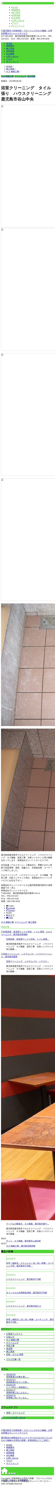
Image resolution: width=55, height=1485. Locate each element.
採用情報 (16, 15)
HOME (15, 7)
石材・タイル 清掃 (14, 1354)
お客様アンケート (14, 1334)
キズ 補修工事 (7, 922)
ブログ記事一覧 (13, 1359)
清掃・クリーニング (15, 1413)
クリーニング (21, 922)
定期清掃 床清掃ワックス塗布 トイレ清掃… (27, 939)
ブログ (15, 23)
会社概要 (16, 18)
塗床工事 (10, 1346)
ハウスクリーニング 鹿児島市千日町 (23, 1279)
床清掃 (9, 1349)
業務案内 (16, 10)
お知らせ (10, 1337)
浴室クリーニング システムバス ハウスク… (27, 961)
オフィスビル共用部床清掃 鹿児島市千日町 (26, 1293)
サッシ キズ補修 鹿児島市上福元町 (23, 1241)
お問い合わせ (18, 21)
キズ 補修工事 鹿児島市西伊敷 (20, 1246)
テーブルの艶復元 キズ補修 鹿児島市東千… (27, 1224)
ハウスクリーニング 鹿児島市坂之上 (23, 1306)
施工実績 (16, 12)
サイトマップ (18, 26)
